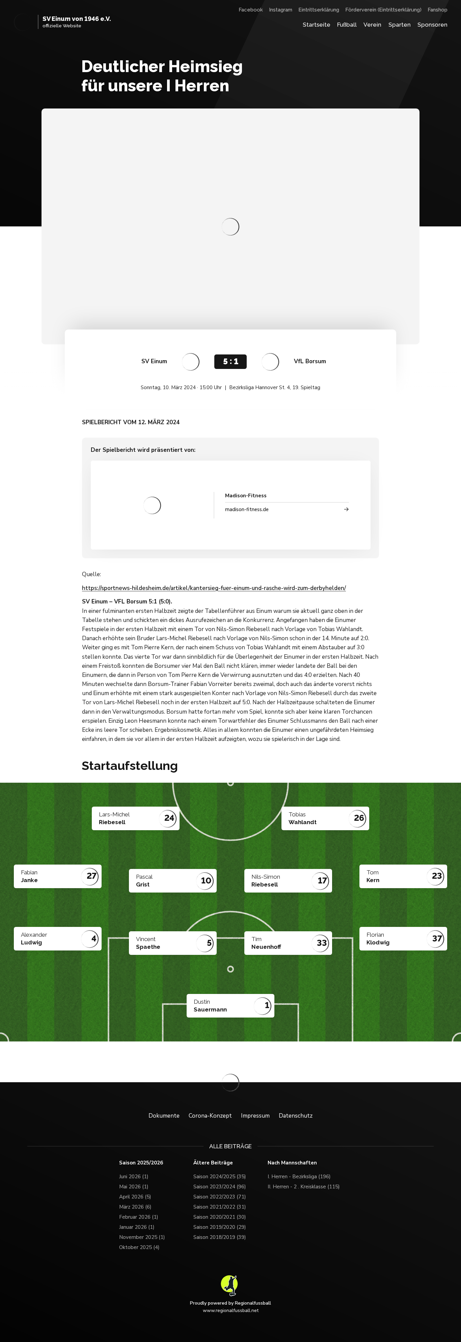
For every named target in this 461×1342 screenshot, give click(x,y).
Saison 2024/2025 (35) (219, 1176)
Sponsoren (432, 24)
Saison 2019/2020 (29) (219, 1227)
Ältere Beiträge (213, 1163)
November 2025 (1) (142, 1237)
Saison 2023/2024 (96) (219, 1186)
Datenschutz (296, 1116)
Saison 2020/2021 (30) (219, 1217)
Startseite (316, 24)
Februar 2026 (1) (138, 1217)
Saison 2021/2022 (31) (219, 1207)
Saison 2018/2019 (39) (219, 1237)
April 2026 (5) (135, 1196)
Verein (372, 24)
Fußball (347, 24)
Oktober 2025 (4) (139, 1247)
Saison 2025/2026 (141, 1163)
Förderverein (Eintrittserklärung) (383, 10)
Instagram (280, 10)
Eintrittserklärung (318, 10)
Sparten (399, 24)
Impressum (255, 1116)
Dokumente (164, 1116)
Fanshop (438, 10)
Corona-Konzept (210, 1116)
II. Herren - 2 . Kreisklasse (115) (304, 1186)
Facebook (251, 10)
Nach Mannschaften (292, 1163)
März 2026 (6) (135, 1207)
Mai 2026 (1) (133, 1186)
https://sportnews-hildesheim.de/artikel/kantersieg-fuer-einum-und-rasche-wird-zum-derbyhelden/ (214, 588)
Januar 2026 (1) (137, 1227)
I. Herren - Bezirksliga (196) (299, 1176)
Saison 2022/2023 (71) (219, 1196)
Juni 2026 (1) (133, 1176)
